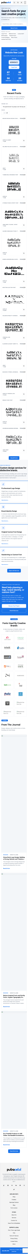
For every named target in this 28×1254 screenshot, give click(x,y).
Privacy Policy (14, 1238)
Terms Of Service (14, 1236)
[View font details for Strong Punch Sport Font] (23, 225)
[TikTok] (14, 1189)
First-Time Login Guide (14, 1230)
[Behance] (16, 1185)
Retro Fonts (14, 37)
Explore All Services (14, 570)
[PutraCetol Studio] (6, 2)
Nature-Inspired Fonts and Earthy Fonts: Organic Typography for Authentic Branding (14, 996)
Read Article (6, 868)
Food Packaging (5, 37)
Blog (14, 1205)
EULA (14, 1244)
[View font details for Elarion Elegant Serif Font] (23, 366)
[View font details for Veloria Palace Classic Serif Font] (23, 168)
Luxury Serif (21, 33)
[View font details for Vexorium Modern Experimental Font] (23, 450)
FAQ (14, 1233)
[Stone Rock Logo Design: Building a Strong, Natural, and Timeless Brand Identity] (14, 794)
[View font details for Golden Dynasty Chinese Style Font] (23, 337)
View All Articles (14, 1151)
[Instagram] (7, 1185)
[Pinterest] (11, 1185)
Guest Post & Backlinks (14, 1223)
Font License (14, 1208)
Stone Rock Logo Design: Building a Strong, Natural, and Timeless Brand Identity (14, 858)
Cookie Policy (14, 1241)
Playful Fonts (12, 35)
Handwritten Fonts (6, 39)
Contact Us (14, 1220)
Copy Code (14, 67)
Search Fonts (14, 28)
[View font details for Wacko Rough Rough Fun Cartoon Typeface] (23, 140)
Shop (14, 1196)
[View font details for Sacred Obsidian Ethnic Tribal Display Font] (23, 253)
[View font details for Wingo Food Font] (23, 422)
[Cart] (17, 2)
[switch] (5, 113)
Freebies (14, 1199)
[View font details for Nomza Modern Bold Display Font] (23, 281)
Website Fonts (12, 33)
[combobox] (14, 24)
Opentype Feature (14, 1202)
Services (14, 1217)
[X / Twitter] (24, 1185)
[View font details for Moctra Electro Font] (23, 309)
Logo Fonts (4, 33)
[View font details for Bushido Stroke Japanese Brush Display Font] (23, 394)
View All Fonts (14, 458)
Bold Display (4, 35)
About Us (14, 1215)
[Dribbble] (20, 1185)
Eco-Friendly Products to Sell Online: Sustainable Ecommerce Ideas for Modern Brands (13, 1134)
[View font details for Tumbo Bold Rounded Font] (23, 197)
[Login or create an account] (21, 2)
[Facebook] (3, 1185)
